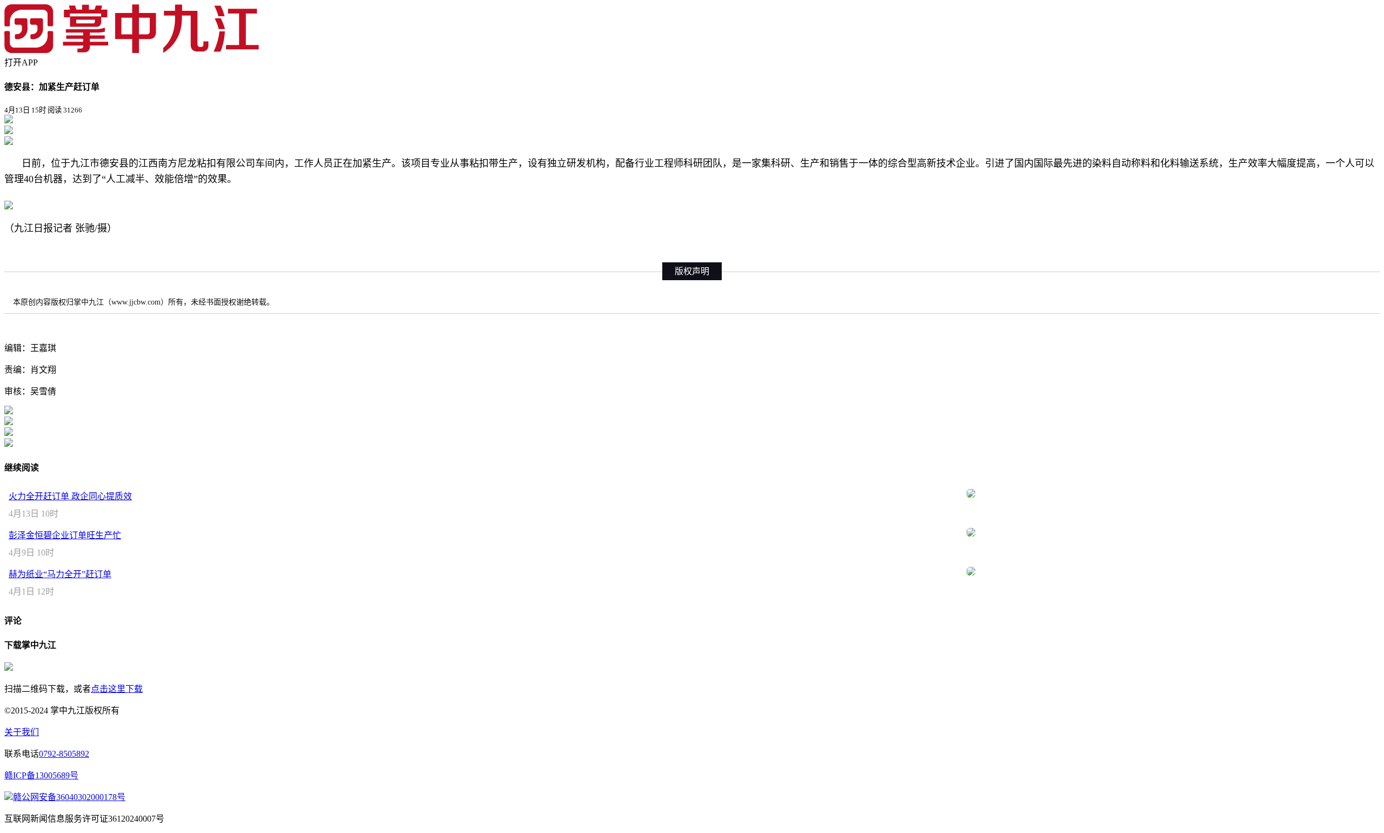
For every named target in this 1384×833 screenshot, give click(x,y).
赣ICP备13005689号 (41, 775)
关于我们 (21, 732)
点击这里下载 (117, 688)
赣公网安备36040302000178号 (69, 797)
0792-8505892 (64, 753)
